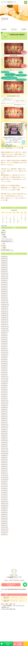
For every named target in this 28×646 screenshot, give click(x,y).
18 (6, 220)
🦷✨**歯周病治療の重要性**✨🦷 (14, 36)
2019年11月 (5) (4, 424)
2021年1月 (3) (4, 398)
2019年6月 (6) (4, 435)
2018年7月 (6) (4, 460)
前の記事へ (4, 29)
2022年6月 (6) (4, 363)
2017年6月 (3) (4, 488)
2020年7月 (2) (4, 411)
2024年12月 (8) (4, 300)
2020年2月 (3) (4, 422)
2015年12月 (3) (4, 527)
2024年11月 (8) (4, 302)
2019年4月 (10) (4, 440)
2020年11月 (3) (4, 403)
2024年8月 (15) (4, 308)
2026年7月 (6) (4, 258)
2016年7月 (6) (4, 512)
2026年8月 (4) (4, 256)
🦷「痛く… (3, 243)
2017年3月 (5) (4, 495)
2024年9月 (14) (4, 306)
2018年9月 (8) (4, 455)
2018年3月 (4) (4, 468)
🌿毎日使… (3, 232)
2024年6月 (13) (4, 313)
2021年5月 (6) (4, 392)
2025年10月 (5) (4, 278)
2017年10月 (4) (4, 479)
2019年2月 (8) (4, 444)
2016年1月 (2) (4, 525)
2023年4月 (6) (4, 341)
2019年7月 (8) (4, 433)
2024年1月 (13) (4, 324)
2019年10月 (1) (4, 427)
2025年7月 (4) (4, 284)
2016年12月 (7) (4, 501)
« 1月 (2, 225)
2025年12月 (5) (4, 273)
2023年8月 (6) (4, 335)
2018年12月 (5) (4, 449)
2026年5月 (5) (4, 263)
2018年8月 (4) (4, 457)
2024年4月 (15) (4, 317)
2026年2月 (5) (4, 269)
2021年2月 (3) (4, 396)
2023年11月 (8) (4, 328)
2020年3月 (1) (4, 420)
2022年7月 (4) (4, 361)
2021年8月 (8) (4, 385)
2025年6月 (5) (4, 287)
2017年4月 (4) (4, 492)
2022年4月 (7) (4, 368)
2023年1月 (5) (4, 348)
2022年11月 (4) (4, 352)
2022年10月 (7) (4, 354)
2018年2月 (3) (4, 470)
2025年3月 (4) (4, 293)
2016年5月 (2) (4, 516)
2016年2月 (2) (4, 523)
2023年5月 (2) (4, 339)
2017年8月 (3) (4, 484)
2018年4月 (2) (4, 466)
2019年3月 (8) (4, 442)
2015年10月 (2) (4, 532)
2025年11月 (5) (4, 276)
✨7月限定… (4, 247)
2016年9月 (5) (4, 508)
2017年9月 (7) (4, 481)
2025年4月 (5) (4, 291)
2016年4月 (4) (4, 519)
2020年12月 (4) (4, 400)
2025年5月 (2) (4, 289)
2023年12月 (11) (5, 326)
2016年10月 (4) (4, 505)
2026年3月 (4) (4, 267)
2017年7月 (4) (4, 486)
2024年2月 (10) (4, 322)
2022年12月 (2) (4, 350)
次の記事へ (23, 29)
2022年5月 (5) (4, 365)
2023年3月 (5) (4, 344)
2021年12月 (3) (4, 376)
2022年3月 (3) (4, 370)
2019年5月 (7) (4, 438)
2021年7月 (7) (4, 387)
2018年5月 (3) (4, 464)
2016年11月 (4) (4, 503)
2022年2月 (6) (4, 372)
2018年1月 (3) (4, 473)
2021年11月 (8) (4, 379)
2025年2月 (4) (4, 295)
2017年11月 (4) (4, 477)
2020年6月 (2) (4, 414)
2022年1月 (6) (4, 374)
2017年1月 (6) (4, 499)
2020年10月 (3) (4, 405)
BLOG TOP (14, 29)
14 (17, 218)
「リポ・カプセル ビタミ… (7, 239)
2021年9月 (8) (4, 383)
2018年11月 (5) (4, 451)
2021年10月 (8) (4, 381)
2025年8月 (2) (4, 282)
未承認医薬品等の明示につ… (7, 241)
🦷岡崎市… (3, 230)
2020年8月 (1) (4, 409)
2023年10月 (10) (5, 330)
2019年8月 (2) (4, 431)
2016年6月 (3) (4, 514)
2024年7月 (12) (4, 311)
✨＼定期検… (4, 237)
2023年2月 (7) (4, 346)
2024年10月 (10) (5, 304)
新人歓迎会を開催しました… (7, 250)
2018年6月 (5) (4, 462)
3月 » (5, 225)
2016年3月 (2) (4, 521)
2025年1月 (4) (4, 298)
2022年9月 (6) (4, 357)
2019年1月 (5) (4, 446)
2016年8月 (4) (4, 510)
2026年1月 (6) (4, 271)
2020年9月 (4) (4, 407)
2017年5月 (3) (4, 490)
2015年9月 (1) (4, 534)
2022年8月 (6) (4, 359)
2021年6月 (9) (4, 389)
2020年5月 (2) (4, 416)
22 (21, 220)
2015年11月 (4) (4, 530)
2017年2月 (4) (4, 497)
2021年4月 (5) (4, 394)
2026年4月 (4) (4, 265)
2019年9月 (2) (4, 429)
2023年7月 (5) (4, 337)
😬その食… (3, 245)
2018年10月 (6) (4, 453)
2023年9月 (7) (4, 333)
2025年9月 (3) (4, 280)
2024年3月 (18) (4, 319)
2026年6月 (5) (4, 260)
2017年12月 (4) (4, 475)
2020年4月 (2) (4, 418)
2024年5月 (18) (4, 315)
